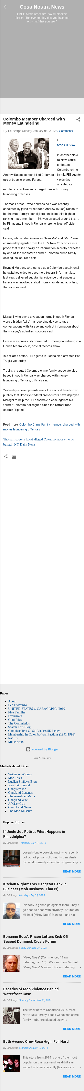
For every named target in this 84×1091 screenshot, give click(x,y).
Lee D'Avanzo (17, 705)
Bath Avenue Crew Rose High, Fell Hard (36, 1041)
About (12, 701)
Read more (72, 871)
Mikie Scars (15, 741)
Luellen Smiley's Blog (22, 781)
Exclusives (15, 716)
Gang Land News (19, 807)
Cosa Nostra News (42, 7)
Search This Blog (19, 727)
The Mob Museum (20, 811)
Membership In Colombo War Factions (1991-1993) (41, 734)
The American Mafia (21, 796)
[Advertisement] (42, 68)
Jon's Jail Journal (19, 785)
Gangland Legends (20, 792)
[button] (78, 120)
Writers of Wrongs (20, 774)
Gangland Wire (18, 800)
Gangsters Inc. (17, 789)
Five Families (16, 712)
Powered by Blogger (44, 749)
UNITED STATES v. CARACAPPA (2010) (37, 708)
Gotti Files (15, 719)
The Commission (19, 723)
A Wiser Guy (16, 803)
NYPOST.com (66, 145)
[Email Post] (13, 458)
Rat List (13, 738)
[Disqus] (42, 516)
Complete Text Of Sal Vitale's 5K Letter (34, 730)
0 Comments (64, 131)
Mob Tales (15, 778)
